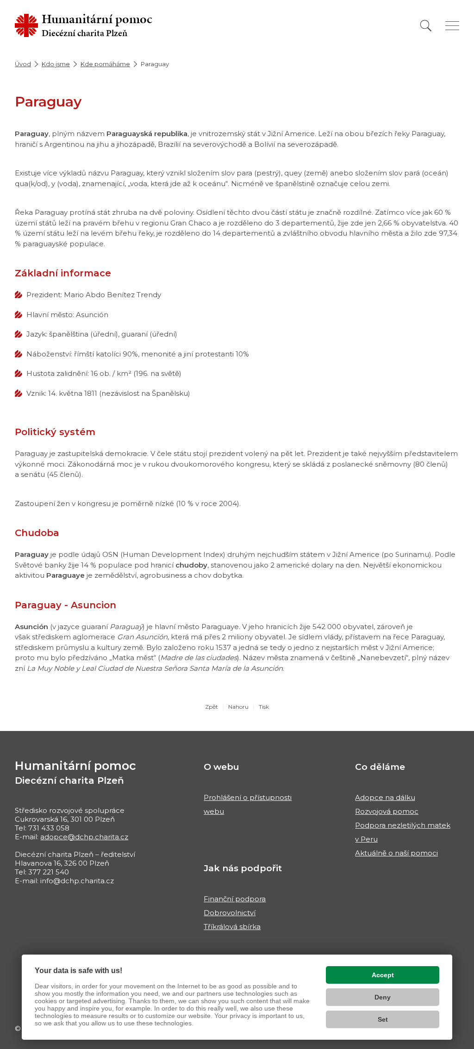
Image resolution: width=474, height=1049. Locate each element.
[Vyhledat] (426, 25)
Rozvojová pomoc (386, 811)
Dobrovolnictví (230, 912)
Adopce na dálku (385, 797)
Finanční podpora (235, 898)
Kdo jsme (56, 64)
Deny (382, 997)
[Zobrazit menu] (452, 26)
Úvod (23, 64)
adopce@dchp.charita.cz (84, 836)
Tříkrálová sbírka (232, 926)
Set (383, 1019)
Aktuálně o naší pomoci (396, 853)
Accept (383, 975)
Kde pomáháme (105, 64)
